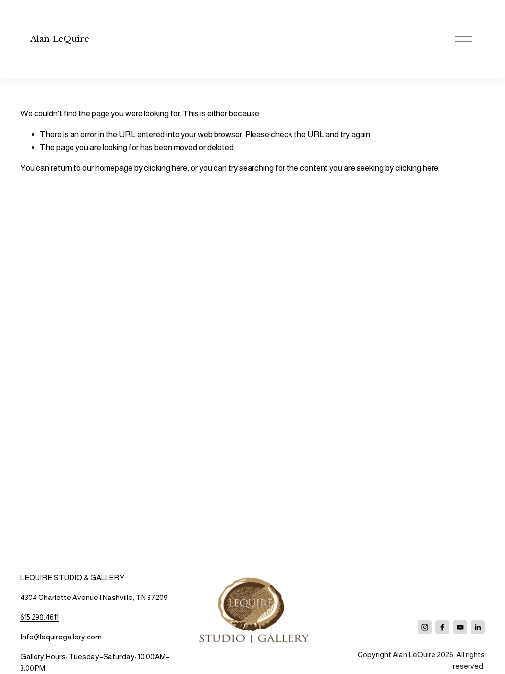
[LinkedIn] (478, 627)
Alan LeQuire (59, 39)
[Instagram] (425, 627)
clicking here (165, 168)
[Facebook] (442, 627)
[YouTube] (460, 627)
